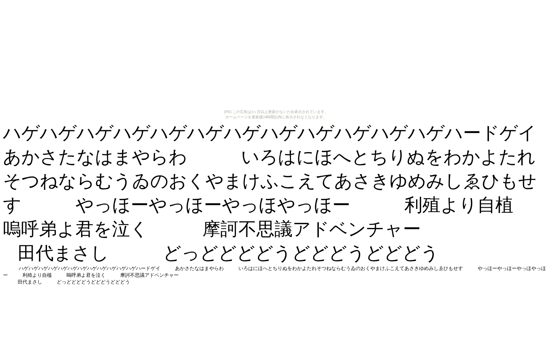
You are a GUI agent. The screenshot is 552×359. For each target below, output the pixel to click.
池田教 (10, 257)
